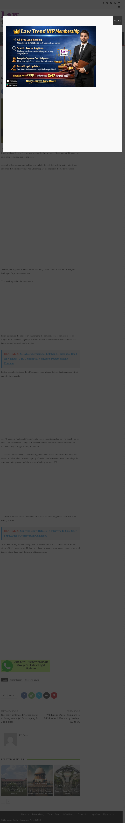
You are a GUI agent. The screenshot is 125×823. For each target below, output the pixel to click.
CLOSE (117, 20)
